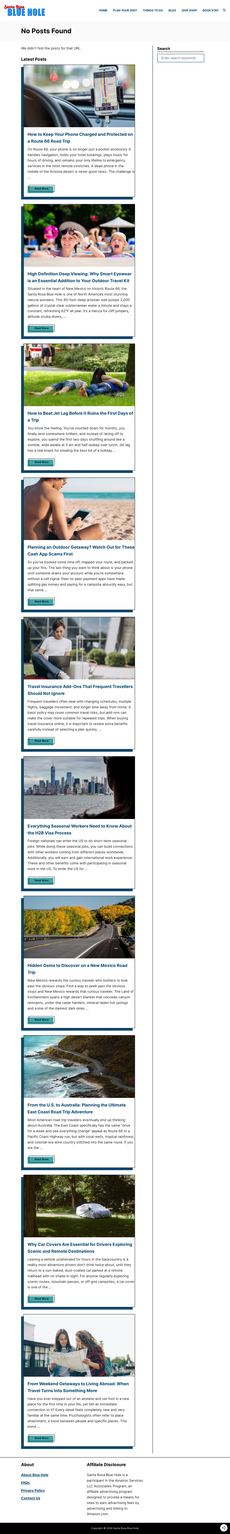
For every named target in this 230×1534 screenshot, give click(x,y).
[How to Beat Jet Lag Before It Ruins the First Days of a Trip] (79, 375)
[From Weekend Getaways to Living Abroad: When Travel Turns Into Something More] (79, 1345)
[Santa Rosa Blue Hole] (30, 10)
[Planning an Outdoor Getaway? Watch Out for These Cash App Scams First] (79, 509)
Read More (43, 189)
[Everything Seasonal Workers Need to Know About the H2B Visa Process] (79, 788)
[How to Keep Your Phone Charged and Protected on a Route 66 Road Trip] (79, 96)
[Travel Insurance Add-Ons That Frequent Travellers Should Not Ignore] (79, 648)
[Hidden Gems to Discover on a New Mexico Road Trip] (79, 927)
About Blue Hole (34, 1475)
